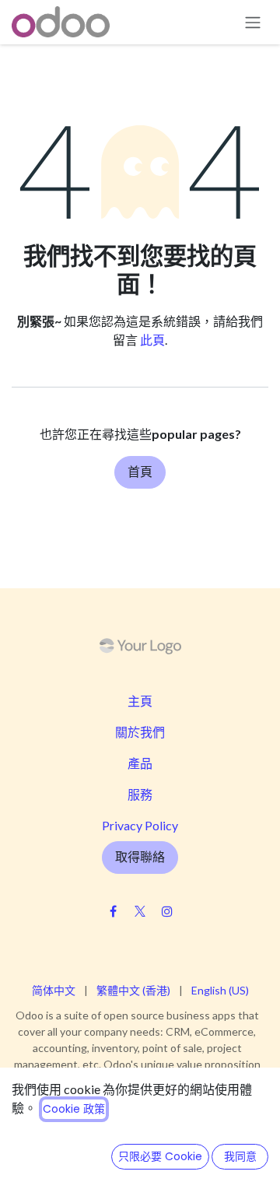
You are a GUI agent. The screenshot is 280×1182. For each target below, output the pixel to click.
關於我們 (140, 731)
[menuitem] (53, 990)
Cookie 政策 (74, 1109)
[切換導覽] (252, 22)
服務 (140, 794)
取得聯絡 (140, 857)
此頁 (152, 339)
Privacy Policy (140, 825)
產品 (140, 763)
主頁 (140, 700)
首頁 (140, 472)
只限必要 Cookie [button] (160, 1156)
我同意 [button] (240, 1156)
